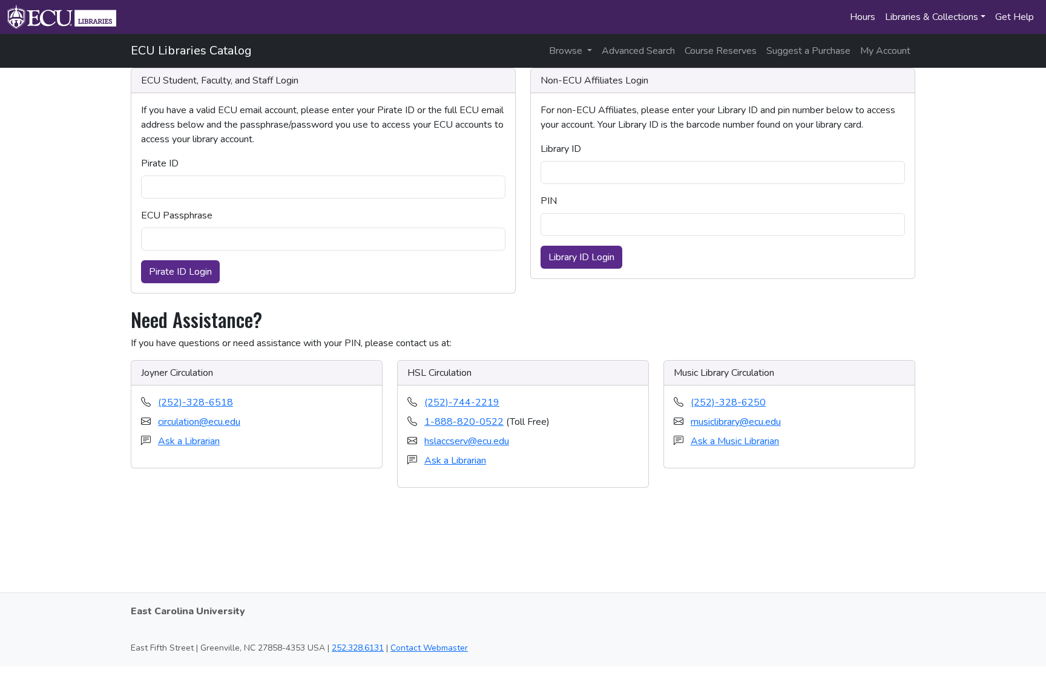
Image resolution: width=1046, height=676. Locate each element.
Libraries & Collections (931, 17)
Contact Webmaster (429, 648)
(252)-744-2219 (461, 402)
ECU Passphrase (176, 215)
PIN (549, 201)
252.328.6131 (358, 648)
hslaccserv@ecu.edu (466, 441)
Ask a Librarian (189, 441)
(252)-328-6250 (728, 402)
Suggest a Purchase (808, 50)
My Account (885, 50)
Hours (862, 17)
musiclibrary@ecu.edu (736, 421)
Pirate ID (160, 163)
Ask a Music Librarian (735, 441)
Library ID (561, 149)
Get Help (1014, 17)
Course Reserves (721, 50)
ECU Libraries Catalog (191, 50)
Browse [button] (567, 50)
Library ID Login (581, 257)
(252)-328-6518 (195, 402)
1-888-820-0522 (464, 421)
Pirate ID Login (180, 271)
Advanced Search (638, 50)
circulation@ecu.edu (199, 421)
